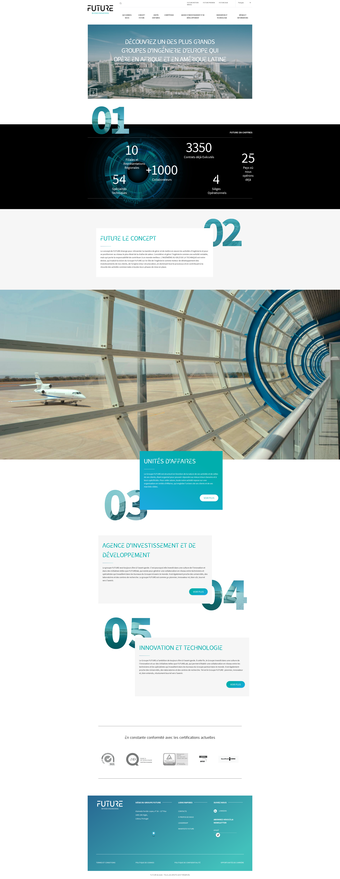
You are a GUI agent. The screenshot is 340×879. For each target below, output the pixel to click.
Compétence (169, 15)
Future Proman (209, 3)
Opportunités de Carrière (232, 862)
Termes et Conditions (105, 862)
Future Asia (223, 3)
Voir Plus (209, 497)
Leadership (183, 823)
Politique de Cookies (145, 862)
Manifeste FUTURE (186, 829)
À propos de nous (186, 817)
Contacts (182, 811)
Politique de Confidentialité (187, 862)
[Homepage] (100, 9)
